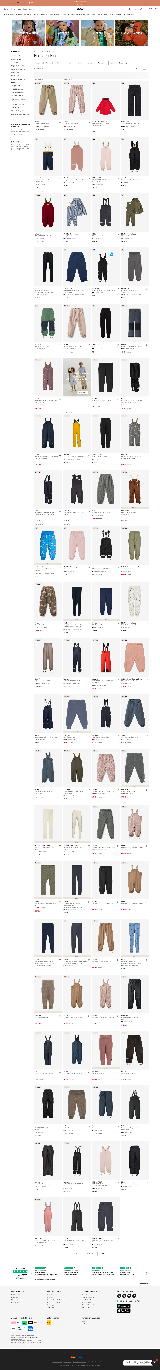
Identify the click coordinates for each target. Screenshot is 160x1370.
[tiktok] (134, 1296)
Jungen (48, 63)
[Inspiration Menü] (135, 14)
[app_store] (124, 1310)
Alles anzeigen (144, 1283)
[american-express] (30, 1328)
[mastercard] (36, 1322)
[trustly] (24, 1322)
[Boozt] (80, 9)
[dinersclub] (24, 1328)
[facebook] (119, 1296)
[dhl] (49, 1322)
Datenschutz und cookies (79, 1362)
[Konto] (141, 9)
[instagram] (124, 1296)
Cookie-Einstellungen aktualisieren (97, 1362)
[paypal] (19, 1322)
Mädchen (38, 63)
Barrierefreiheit (67, 1362)
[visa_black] (30, 1322)
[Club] (145, 9)
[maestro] (13, 1328)
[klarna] (13, 1322)
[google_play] (124, 1305)
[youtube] (129, 1296)
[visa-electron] (19, 1328)
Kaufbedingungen (57, 1362)
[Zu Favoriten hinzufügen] (60, 122)
